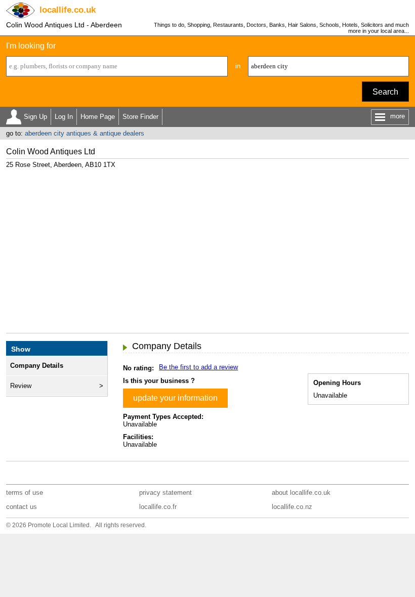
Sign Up (35, 116)
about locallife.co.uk (301, 492)
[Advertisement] (208, 247)
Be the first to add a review (198, 367)
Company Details (36, 365)
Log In (64, 116)
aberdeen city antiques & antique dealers (84, 133)
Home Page (97, 116)
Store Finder (140, 116)
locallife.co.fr (158, 506)
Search (385, 92)
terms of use (24, 492)
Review (20, 386)
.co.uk (67, 10)
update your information (175, 398)
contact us (21, 506)
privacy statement (165, 492)
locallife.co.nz (292, 506)
